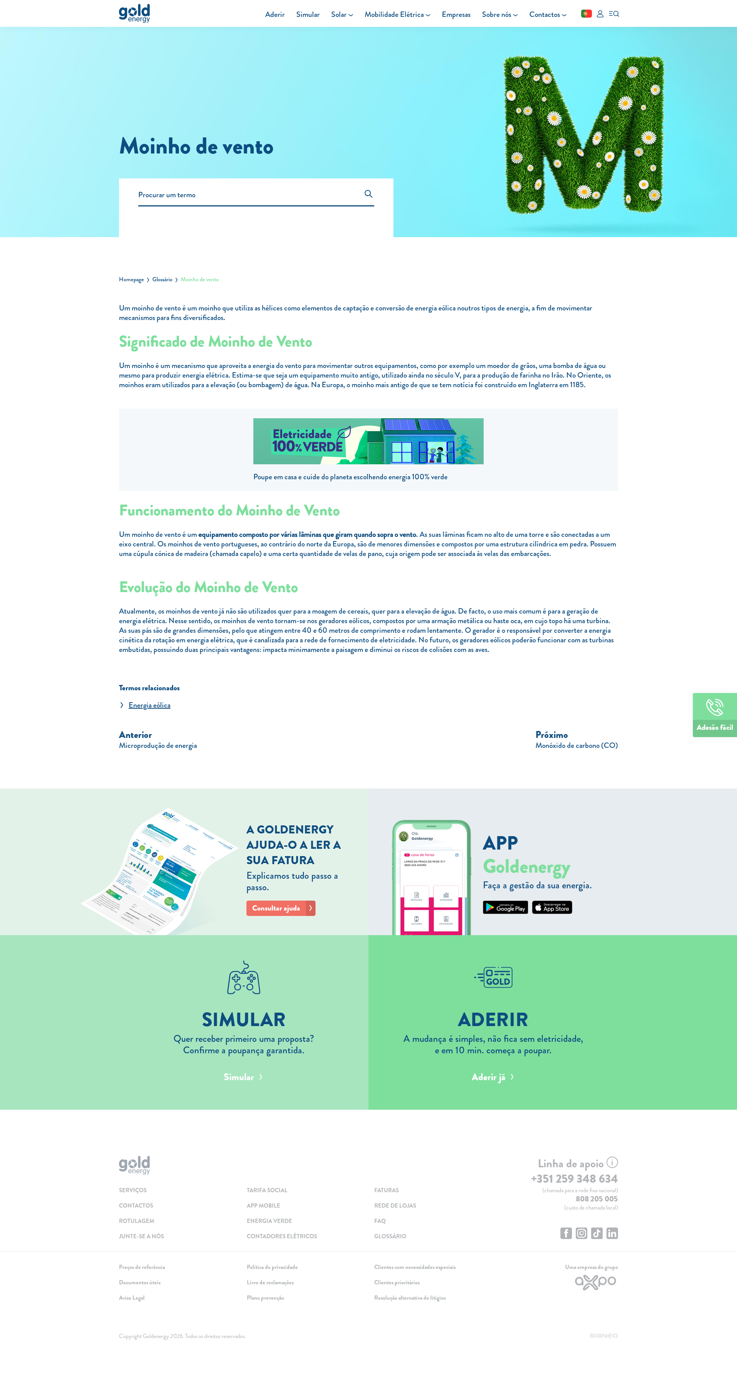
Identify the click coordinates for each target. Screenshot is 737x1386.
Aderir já (489, 1077)
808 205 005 (597, 1199)
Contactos (544, 14)
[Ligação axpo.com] (560, 1282)
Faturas (386, 1190)
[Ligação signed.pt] (604, 1336)
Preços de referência (142, 1267)
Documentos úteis (139, 1282)
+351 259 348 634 (574, 1178)
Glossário (162, 279)
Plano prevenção (265, 1298)
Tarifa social (267, 1190)
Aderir (275, 14)
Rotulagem (136, 1221)
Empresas (456, 14)
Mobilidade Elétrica (394, 14)
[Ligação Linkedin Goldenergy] (612, 1234)
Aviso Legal (132, 1298)
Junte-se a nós (141, 1236)
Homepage (131, 279)
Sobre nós (496, 14)
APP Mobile (263, 1205)
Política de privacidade (272, 1267)
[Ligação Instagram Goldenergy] (581, 1234)
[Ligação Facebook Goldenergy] (566, 1234)
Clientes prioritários (397, 1282)
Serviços (133, 1190)
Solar (339, 14)
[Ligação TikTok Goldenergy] (597, 1234)
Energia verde (269, 1221)
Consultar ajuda (276, 908)
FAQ (380, 1221)
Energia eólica (149, 705)
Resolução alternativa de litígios (410, 1298)
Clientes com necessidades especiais (415, 1267)
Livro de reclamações (270, 1282)
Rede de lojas (395, 1205)
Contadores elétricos (282, 1236)
